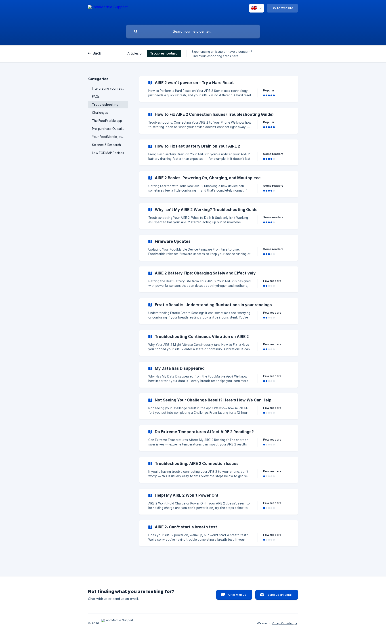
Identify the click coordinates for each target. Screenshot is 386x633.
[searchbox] (193, 31)
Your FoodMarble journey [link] (110, 137)
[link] (218, 89)
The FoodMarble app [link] (107, 120)
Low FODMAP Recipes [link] (108, 153)
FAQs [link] (96, 96)
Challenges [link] (100, 112)
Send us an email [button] (279, 594)
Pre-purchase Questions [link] (109, 129)
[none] (108, 11)
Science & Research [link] (106, 145)
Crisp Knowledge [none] (284, 623)
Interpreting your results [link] (109, 88)
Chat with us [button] (237, 594)
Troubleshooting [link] (105, 104)
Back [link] (97, 53)
